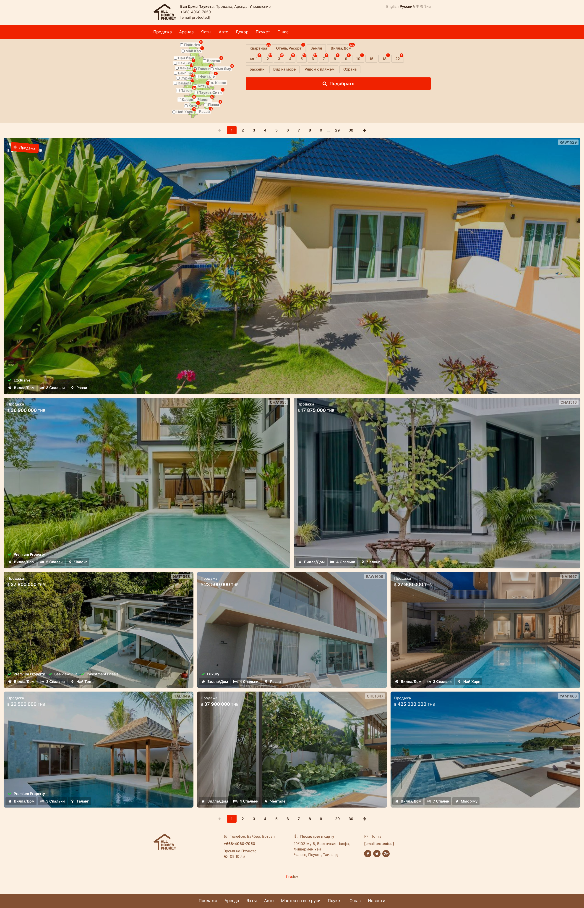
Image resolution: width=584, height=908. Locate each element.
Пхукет (263, 31)
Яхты (206, 31)
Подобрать (342, 83)
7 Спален (441, 801)
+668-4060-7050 (195, 12)
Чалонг (80, 562)
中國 (419, 6)
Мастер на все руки (301, 900)
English (392, 6)
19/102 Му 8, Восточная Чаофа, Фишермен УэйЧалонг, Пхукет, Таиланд (322, 845)
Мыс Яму (469, 801)
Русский (407, 6)
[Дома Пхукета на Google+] (386, 853)
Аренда (186, 31)
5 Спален (54, 562)
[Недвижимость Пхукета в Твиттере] (377, 853)
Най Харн (471, 681)
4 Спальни (345, 562)
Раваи (81, 387)
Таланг (82, 801)
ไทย (427, 6)
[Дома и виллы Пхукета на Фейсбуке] (367, 853)
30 (351, 130)
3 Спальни (55, 387)
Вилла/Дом (24, 387)
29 (337, 130)
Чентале (277, 801)
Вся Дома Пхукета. (198, 6)
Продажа (162, 31)
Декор (242, 31)
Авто (223, 31)
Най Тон (83, 681)
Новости (376, 900)
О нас (283, 31)
